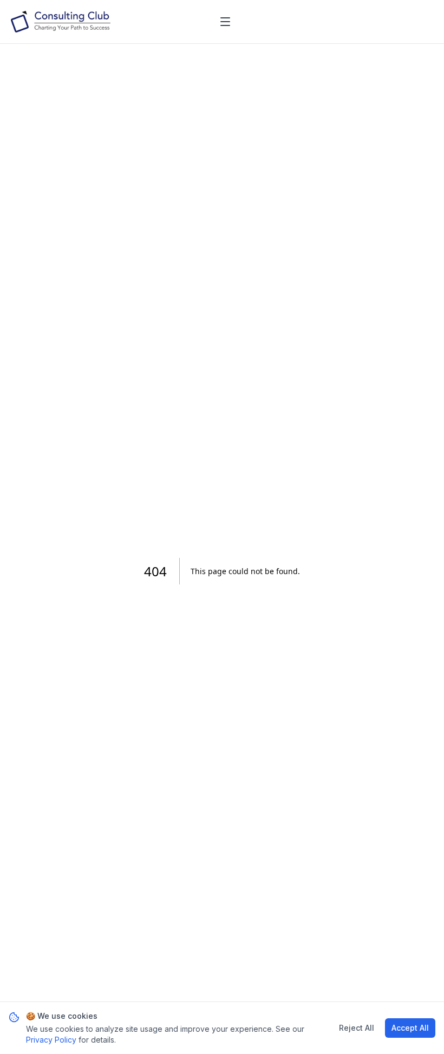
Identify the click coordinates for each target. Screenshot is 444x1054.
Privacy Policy (51, 1039)
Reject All (356, 1027)
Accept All (410, 1027)
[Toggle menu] (225, 21)
